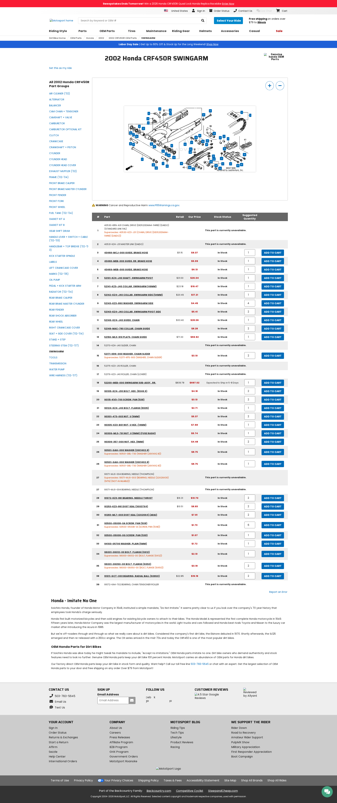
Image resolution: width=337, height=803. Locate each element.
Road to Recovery (243, 733)
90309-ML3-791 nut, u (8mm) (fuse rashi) (130, 433)
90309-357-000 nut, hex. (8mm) (124, 441)
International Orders (63, 761)
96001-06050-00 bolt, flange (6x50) (127, 564)
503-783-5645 (200, 664)
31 (159, 109)
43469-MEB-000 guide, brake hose (126, 269)
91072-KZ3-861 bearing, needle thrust (128, 497)
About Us (116, 728)
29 (131, 133)
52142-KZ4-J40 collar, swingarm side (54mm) (133, 294)
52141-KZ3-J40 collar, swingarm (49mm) (130, 286)
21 (191, 142)
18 (185, 144)
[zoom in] (269, 85)
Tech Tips (177, 733)
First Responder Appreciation (251, 752)
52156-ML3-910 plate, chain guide (125, 337)
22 (224, 149)
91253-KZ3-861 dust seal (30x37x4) (126, 506)
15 (206, 144)
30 (151, 144)
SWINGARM (148, 38)
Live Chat (266, 11)
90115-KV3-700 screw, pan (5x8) (124, 399)
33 (190, 152)
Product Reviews (181, 742)
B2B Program (119, 747)
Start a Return (58, 742)
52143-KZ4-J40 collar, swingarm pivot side (132, 311)
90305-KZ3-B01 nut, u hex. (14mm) (125, 424)
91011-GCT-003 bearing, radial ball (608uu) (132, 576)
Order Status (58, 733)
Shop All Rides (276, 780)
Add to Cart (273, 252)
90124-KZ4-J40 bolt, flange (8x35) (126, 408)
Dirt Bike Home (57, 38)
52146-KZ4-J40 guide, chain (122, 320)
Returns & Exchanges (63, 737)
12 (223, 136)
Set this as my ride (60, 68)
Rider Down (239, 728)
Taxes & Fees (173, 780)
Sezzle (53, 752)
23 (156, 168)
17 (222, 164)
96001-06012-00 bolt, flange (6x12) (127, 552)
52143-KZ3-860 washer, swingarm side (128, 303)
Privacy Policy (83, 780)
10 (130, 144)
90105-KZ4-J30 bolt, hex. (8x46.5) (125, 391)
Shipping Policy (148, 780)
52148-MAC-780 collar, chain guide (127, 328)
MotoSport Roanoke (123, 761)
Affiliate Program (121, 742)
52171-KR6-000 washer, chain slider (127, 353)
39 (196, 137)
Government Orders (124, 756)
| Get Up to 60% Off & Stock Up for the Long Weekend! (168, 44)
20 (207, 141)
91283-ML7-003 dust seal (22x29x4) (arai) (130, 514)
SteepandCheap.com (223, 791)
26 (153, 165)
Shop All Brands (252, 780)
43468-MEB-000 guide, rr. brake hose (128, 261)
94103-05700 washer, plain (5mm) (125, 543)
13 (230, 164)
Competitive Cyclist (189, 791)
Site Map (230, 780)
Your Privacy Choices (118, 780)
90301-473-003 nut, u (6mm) (122, 416)
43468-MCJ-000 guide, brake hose (126, 252)
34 (244, 154)
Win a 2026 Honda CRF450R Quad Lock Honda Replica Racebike (168, 3)
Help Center (57, 756)
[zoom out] (280, 85)
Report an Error (278, 592)
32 (190, 149)
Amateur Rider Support (247, 737)
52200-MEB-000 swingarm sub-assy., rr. (130, 382)
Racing (175, 747)
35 (241, 164)
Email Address (108, 694)
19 (210, 111)
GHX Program (119, 752)
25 (203, 115)
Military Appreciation (245, 747)
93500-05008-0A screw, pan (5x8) (125, 523)
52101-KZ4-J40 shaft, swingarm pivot (128, 277)
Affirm (53, 747)
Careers (115, 733)
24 (220, 168)
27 (143, 128)
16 (199, 135)
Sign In (53, 728)
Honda (90, 38)
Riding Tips (177, 728)
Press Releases (120, 737)
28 (137, 136)
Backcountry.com (159, 791)
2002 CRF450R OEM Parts (123, 38)
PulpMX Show (240, 742)
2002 (101, 38)
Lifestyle (176, 737)
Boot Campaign (242, 756)
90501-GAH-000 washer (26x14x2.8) (126, 450)
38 (214, 133)
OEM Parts (76, 38)
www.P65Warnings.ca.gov (163, 205)
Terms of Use (60, 780)
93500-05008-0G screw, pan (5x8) (126, 535)
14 (181, 163)
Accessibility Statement (203, 780)
